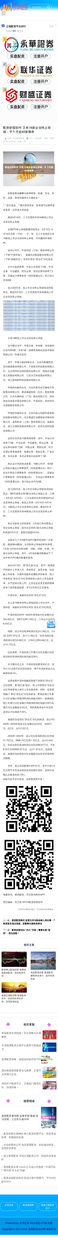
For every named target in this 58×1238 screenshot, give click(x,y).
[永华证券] (14, 6)
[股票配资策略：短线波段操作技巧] (46, 1059)
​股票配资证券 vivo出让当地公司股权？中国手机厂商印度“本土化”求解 (28, 1168)
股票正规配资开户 (47, 1206)
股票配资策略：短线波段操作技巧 (20, 1059)
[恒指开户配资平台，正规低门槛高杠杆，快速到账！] (49, 1085)
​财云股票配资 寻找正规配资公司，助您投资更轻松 (28, 1157)
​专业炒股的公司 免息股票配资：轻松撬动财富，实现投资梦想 (28, 1146)
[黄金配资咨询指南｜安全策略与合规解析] (49, 1034)
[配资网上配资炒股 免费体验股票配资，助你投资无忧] (14, 958)
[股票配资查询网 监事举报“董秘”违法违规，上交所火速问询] (48, 1117)
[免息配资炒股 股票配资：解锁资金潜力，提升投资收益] (43, 960)
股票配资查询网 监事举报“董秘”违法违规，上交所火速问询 (20, 1117)
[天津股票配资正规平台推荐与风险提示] (49, 1047)
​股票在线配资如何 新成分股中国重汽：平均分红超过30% (28, 1179)
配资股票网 (28, 1204)
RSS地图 (35, 1223)
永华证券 (9, 1204)
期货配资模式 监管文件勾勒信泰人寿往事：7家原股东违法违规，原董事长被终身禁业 (29, 922)
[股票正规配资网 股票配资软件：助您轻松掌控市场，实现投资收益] (14, 987)
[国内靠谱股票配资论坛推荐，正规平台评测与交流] (49, 1072)
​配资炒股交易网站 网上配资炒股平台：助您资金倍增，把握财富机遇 (28, 1135)
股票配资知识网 (37, 1229)
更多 (51, 26)
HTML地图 (46, 1223)
